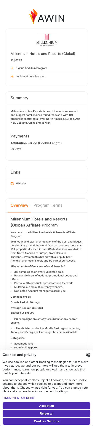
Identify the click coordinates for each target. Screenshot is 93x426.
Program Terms (48, 205)
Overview (19, 205)
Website (21, 183)
